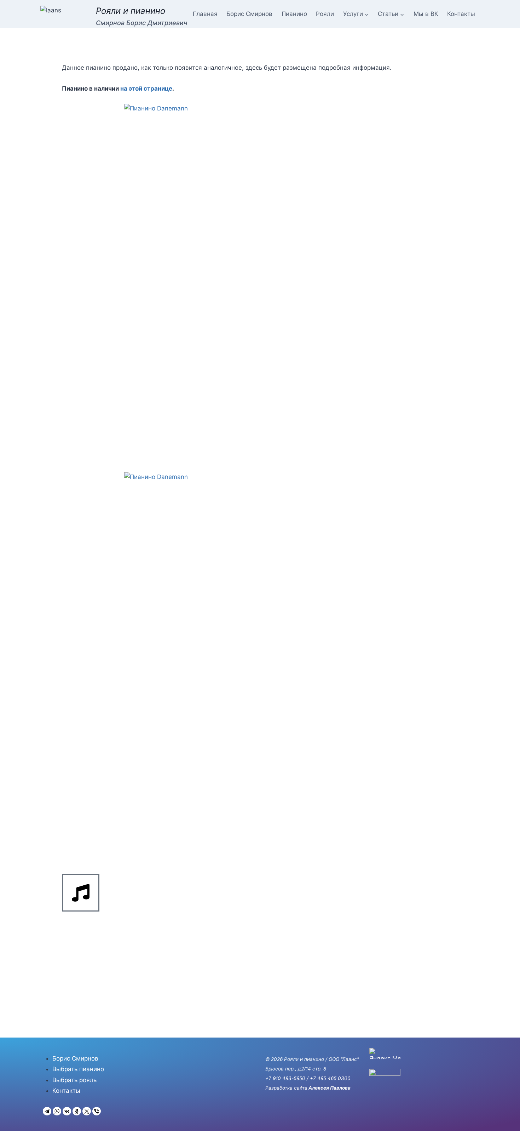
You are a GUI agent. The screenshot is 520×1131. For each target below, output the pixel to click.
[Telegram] (47, 1111)
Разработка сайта (286, 1088)
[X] (86, 1111)
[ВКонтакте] (67, 1111)
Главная (205, 13)
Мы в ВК (426, 13)
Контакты (461, 13)
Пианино (294, 13)
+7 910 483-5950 (285, 1078)
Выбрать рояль (74, 1080)
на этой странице (146, 88)
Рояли (325, 13)
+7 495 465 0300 (330, 1078)
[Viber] (96, 1111)
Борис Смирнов (249, 13)
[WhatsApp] (57, 1111)
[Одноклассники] (77, 1111)
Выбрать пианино (78, 1069)
